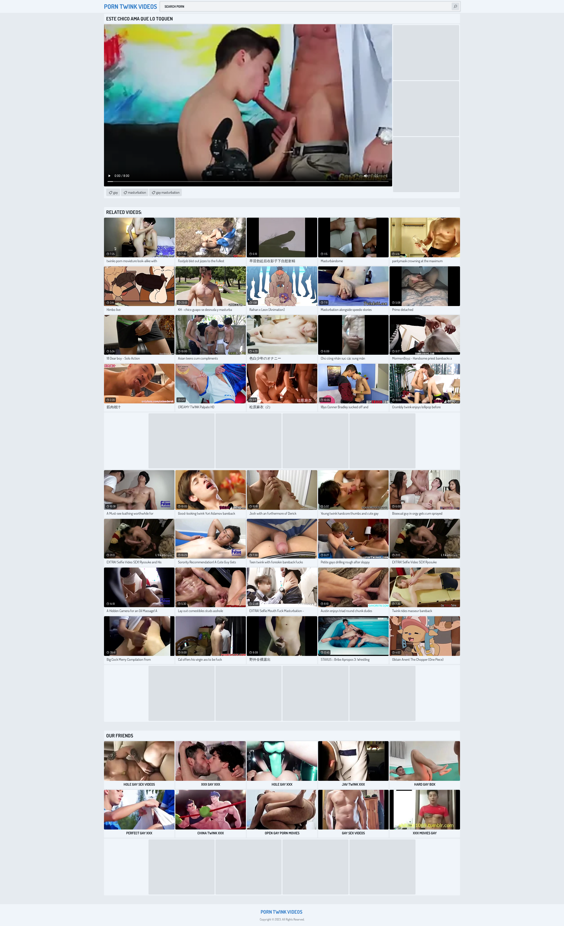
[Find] (455, 6)
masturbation (137, 192)
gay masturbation (168, 192)
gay (115, 192)
